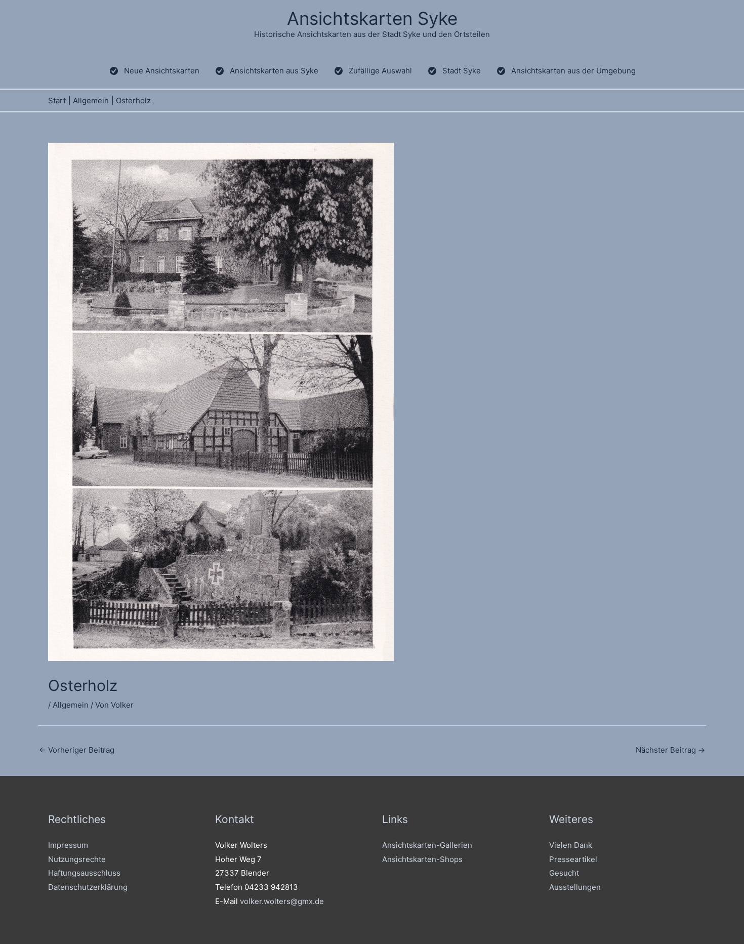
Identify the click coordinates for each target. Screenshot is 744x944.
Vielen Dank (570, 845)
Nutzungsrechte (77, 859)
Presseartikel (573, 859)
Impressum (68, 845)
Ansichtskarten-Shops (422, 859)
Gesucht (564, 873)
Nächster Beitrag (670, 750)
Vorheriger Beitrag (76, 750)
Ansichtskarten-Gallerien (427, 845)
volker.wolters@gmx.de (282, 901)
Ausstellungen (575, 887)
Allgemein (71, 705)
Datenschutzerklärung (88, 887)
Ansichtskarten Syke (372, 18)
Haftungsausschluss (84, 873)
